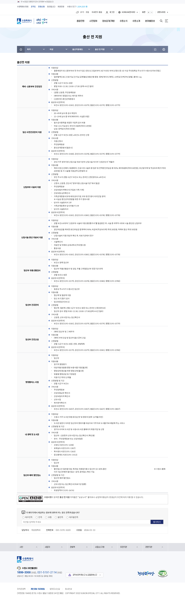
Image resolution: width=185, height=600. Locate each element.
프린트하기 (163, 49)
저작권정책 (21, 589)
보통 (50, 517)
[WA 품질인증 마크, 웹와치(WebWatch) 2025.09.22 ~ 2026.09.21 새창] (162, 573)
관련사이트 (161, 12)
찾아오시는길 (55, 589)
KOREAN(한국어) (128, 12)
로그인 (112, 12)
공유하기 (155, 49)
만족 (40, 517)
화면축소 (151, 12)
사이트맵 (166, 21)
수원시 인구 (77, 7)
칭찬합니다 (51, 7)
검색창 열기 (161, 21)
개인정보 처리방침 (38, 589)
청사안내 (68, 589)
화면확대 (148, 12)
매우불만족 (73, 517)
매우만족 (28, 517)
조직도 (33, 7)
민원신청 (41, 7)
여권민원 (61, 7)
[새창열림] (30, 499)
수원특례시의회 (22, 7)
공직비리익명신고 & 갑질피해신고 (85, 575)
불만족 (60, 517)
